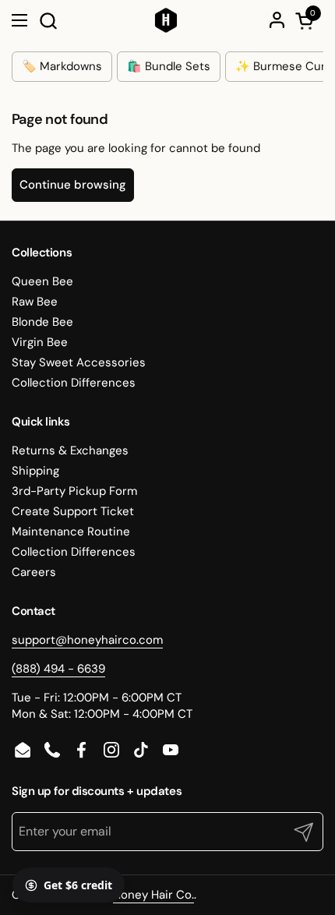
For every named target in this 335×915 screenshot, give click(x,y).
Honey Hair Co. (153, 895)
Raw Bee (35, 301)
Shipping (35, 471)
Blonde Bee (42, 322)
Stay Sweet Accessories (79, 362)
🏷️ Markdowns (62, 66)
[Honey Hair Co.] (165, 20)
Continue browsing (72, 185)
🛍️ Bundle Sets (168, 66)
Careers (34, 572)
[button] (48, 20)
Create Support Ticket (73, 511)
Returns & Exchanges (70, 450)
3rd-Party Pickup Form (74, 491)
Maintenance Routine (71, 531)
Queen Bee (42, 281)
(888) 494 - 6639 (58, 669)
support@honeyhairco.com (87, 640)
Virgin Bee (40, 342)
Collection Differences (74, 382)
